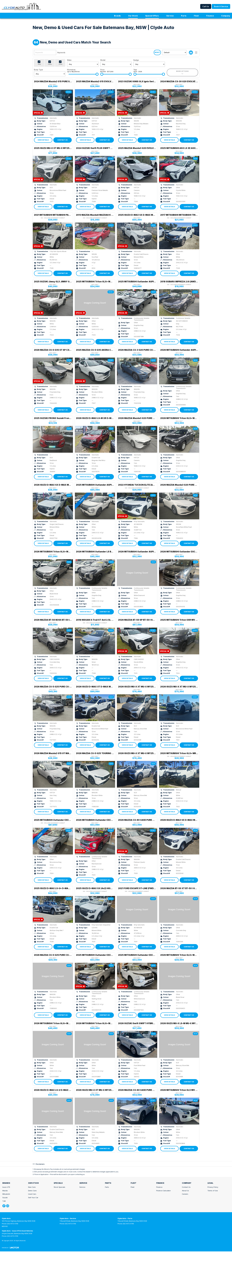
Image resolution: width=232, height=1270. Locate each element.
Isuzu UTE (6, 1187)
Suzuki (5, 1197)
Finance (210, 16)
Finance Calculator (163, 1191)
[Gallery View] (191, 53)
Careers (185, 1194)
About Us (185, 1191)
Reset (157, 52)
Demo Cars (32, 1191)
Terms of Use (213, 1191)
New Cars (32, 1187)
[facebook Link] (3, 1205)
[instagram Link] (7, 1205)
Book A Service (221, 6)
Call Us (205, 6)
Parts (183, 16)
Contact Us (62, 140)
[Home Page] (21, 6)
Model (102, 60)
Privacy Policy (213, 1187)
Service (170, 16)
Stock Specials (59, 1187)
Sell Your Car (33, 1197)
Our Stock (133, 16)
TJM (4, 1201)
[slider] (97, 74)
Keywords (61, 52)
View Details (43, 140)
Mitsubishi (6, 1194)
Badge (136, 60)
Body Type (38, 70)
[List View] (196, 53)
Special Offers (152, 16)
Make (69, 60)
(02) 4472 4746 (12, 1224)
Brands (117, 16)
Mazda (5, 1191)
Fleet (196, 16)
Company (225, 16)
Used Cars (32, 1194)
